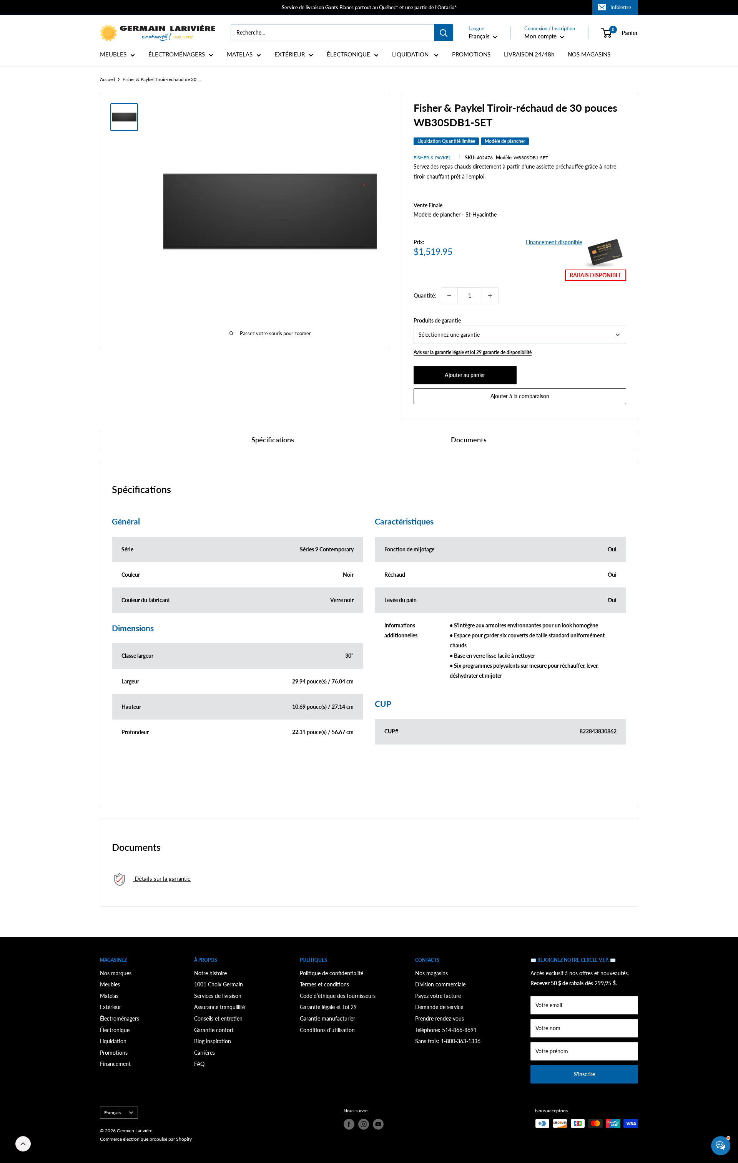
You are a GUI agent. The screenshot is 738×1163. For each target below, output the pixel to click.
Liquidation (113, 1041)
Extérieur (110, 1007)
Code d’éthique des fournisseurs (338, 996)
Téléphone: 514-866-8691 (446, 1030)
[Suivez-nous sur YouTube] (378, 1124)
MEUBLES (113, 54)
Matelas (109, 996)
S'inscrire (584, 1074)
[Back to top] (23, 1143)
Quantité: (425, 295)
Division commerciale (440, 984)
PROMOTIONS (471, 54)
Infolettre (620, 7)
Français (112, 1112)
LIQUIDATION (411, 54)
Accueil (107, 79)
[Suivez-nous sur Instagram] (363, 1124)
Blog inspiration (212, 1041)
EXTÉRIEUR (289, 54)
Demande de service (439, 1007)
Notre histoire (210, 973)
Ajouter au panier (465, 375)
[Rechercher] (443, 32)
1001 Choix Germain (218, 984)
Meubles (110, 984)
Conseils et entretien (218, 1018)
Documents (469, 439)
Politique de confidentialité (331, 973)
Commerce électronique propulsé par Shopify (146, 1139)
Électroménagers (119, 1018)
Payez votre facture (438, 996)
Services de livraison (217, 996)
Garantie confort (214, 1030)
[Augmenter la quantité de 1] (490, 296)
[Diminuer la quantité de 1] (449, 296)
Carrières (204, 1052)
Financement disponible (554, 242)
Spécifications (272, 439)
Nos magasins (431, 973)
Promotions (114, 1052)
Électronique (115, 1030)
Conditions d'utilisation (327, 1030)
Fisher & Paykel (432, 157)
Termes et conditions (324, 984)
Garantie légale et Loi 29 (328, 1007)
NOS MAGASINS (589, 54)
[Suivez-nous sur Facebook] (349, 1124)
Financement (115, 1063)
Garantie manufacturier (327, 1018)
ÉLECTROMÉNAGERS (176, 54)
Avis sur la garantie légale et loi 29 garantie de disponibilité (473, 352)
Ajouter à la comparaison (519, 396)
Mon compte (541, 36)
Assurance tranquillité (219, 1007)
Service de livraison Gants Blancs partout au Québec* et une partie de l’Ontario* (369, 7)
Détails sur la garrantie (162, 878)
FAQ (199, 1063)
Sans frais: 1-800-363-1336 (447, 1041)
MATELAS (240, 54)
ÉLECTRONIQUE (348, 54)
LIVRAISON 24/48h (529, 54)
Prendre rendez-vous (439, 1018)
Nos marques (115, 973)
